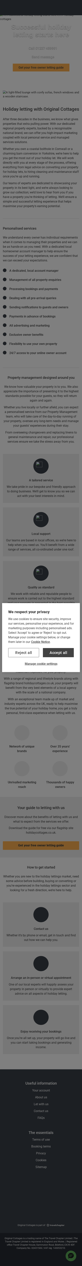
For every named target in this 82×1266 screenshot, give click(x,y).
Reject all (23, 652)
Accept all (58, 652)
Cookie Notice (40, 642)
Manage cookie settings (41, 664)
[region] (41, 637)
